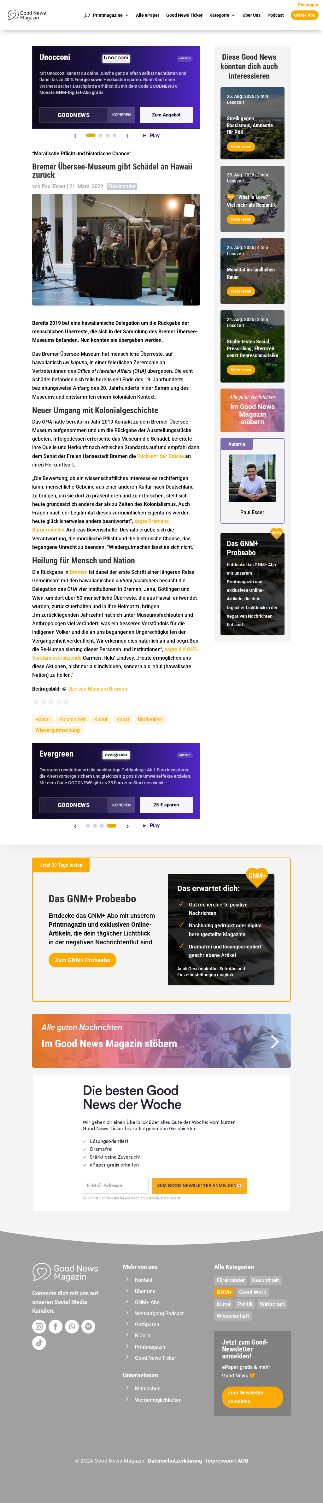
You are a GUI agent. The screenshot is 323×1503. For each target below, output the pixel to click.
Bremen (79, 572)
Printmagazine (108, 15)
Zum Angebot (166, 115)
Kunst (122, 719)
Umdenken (150, 719)
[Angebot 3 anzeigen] (107, 135)
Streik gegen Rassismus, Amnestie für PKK (250, 125)
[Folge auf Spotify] (88, 1327)
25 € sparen (166, 805)
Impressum (220, 1461)
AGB (243, 1461)
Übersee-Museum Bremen (97, 689)
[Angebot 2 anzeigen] (101, 135)
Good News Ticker (184, 15)
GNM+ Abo (304, 15)
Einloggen (308, 5)
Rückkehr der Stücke (160, 456)
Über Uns (252, 15)
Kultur (101, 719)
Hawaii (43, 719)
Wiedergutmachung (57, 730)
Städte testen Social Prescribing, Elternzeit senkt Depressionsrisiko (252, 348)
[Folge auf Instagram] (39, 1327)
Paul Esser (54, 186)
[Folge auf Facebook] (55, 1327)
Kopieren (121, 115)
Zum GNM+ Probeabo (82, 960)
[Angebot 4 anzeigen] (114, 135)
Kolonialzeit (72, 719)
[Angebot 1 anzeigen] (91, 135)
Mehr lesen (241, 146)
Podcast (275, 15)
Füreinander (122, 186)
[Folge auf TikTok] (39, 1343)
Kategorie (219, 15)
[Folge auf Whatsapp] (72, 1327)
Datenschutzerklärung (175, 1461)
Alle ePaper (147, 15)
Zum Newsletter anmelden (246, 1397)
